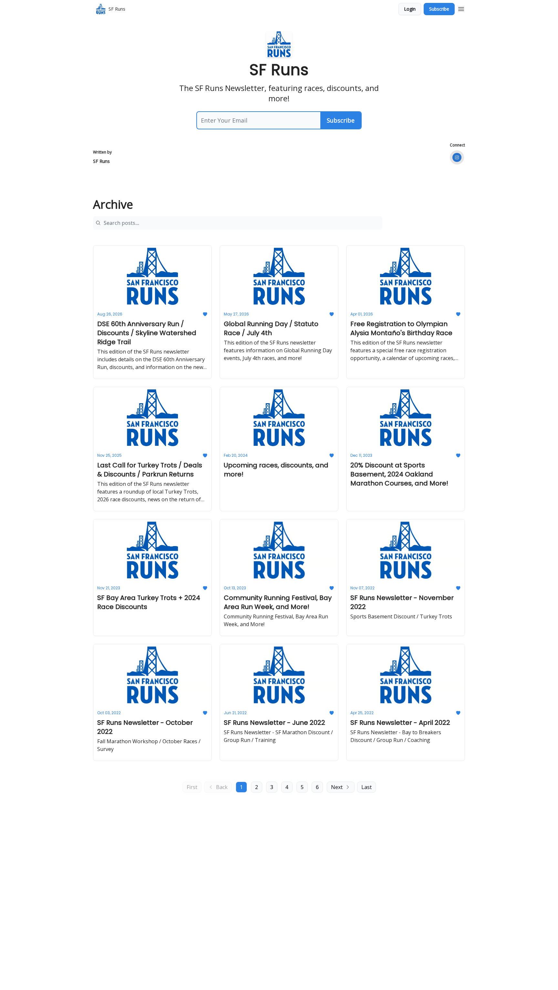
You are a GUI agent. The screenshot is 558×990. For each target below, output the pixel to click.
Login (410, 9)
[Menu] (461, 8)
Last (366, 787)
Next (337, 787)
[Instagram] (457, 157)
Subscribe (439, 9)
